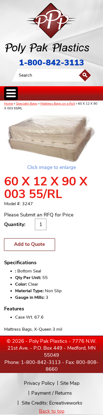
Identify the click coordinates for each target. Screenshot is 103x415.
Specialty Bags (26, 103)
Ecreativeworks (65, 403)
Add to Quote (29, 244)
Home (8, 103)
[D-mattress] (51, 138)
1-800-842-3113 (51, 62)
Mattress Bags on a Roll (57, 103)
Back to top (51, 411)
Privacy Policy (39, 383)
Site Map (69, 383)
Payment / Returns (51, 393)
